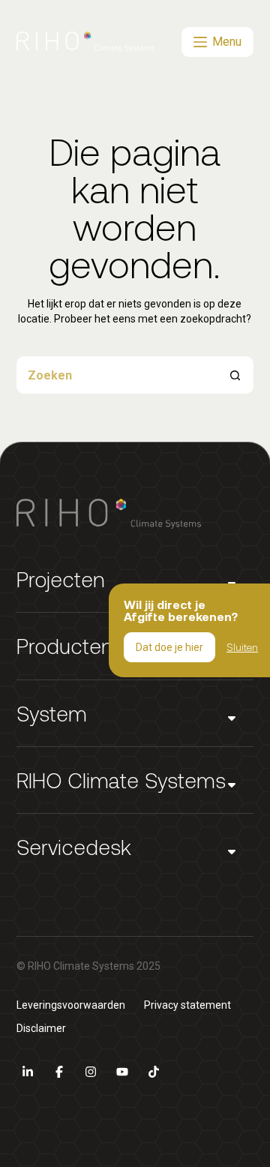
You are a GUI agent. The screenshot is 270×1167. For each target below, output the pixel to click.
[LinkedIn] (27, 1071)
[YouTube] (122, 1071)
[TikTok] (153, 1071)
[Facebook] (59, 1071)
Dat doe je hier (169, 647)
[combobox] (116, 375)
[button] (135, 579)
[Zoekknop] (235, 375)
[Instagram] (91, 1071)
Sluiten (242, 646)
